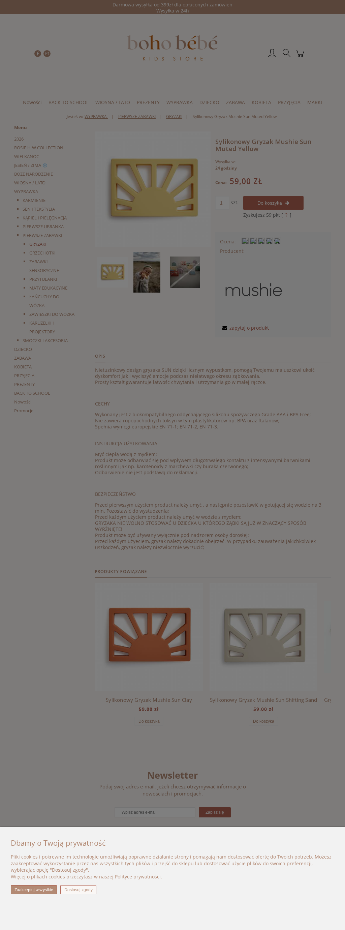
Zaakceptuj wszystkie (33, 890)
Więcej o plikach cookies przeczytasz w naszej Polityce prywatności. (86, 876)
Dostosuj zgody (78, 890)
